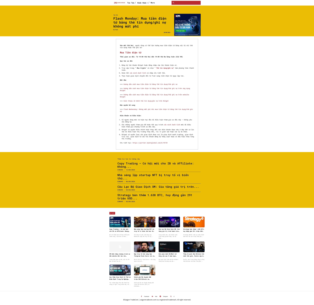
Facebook (146, 296)
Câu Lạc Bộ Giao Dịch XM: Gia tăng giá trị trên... (158, 186)
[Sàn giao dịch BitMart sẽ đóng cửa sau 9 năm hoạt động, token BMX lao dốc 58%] (169, 246)
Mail (156, 296)
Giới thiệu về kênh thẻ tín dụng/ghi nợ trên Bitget (146, 101)
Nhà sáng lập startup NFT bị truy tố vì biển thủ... (153, 176)
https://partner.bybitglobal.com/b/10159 (150, 143)
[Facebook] (141, 296)
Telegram (165, 296)
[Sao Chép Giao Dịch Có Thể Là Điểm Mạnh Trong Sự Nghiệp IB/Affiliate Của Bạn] (120, 270)
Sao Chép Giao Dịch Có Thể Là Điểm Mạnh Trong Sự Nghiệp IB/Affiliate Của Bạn (120, 279)
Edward (120, 170)
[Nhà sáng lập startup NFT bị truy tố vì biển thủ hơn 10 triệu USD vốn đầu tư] (144, 222)
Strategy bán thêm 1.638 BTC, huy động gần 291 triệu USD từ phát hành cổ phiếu (193, 231)
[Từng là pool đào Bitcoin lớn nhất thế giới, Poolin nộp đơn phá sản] (194, 246)
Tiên (116, 29)
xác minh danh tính (138, 73)
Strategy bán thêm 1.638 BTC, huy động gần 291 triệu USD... (154, 196)
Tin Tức (115, 15)
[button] (173, 3)
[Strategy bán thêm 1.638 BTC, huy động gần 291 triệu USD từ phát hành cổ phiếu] (194, 222)
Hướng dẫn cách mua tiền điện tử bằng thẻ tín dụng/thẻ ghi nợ (150, 84)
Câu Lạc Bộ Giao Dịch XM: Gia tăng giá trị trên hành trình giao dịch (169, 231)
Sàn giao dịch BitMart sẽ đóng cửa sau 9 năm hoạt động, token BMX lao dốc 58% (169, 256)
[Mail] (152, 296)
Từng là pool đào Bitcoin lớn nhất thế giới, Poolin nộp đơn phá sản (194, 256)
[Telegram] (160, 296)
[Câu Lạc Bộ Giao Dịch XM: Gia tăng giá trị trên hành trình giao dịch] (169, 222)
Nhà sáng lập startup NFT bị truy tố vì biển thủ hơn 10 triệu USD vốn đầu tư (144, 231)
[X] (171, 296)
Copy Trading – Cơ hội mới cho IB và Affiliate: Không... (155, 164)
